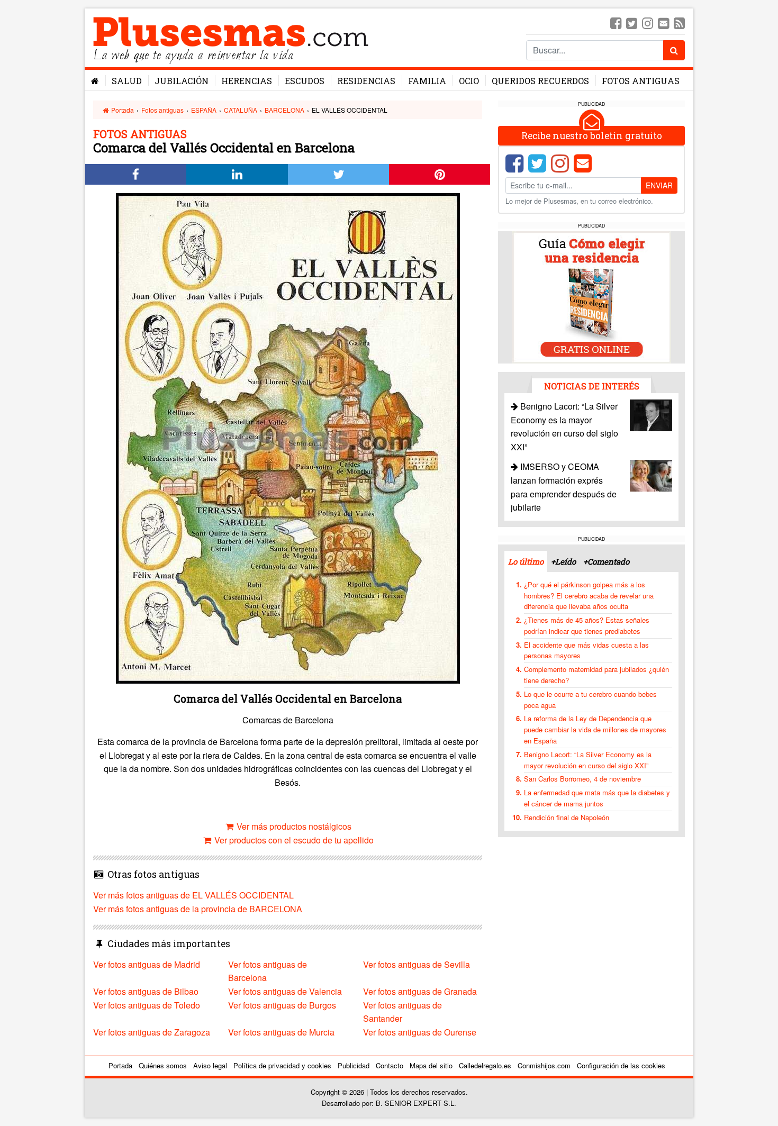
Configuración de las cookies (621, 1065)
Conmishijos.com (544, 1065)
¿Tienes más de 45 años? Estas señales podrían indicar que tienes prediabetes (586, 625)
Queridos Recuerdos (540, 80)
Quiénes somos (163, 1065)
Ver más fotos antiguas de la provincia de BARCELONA (197, 909)
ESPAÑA (203, 109)
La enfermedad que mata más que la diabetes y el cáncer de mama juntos (597, 798)
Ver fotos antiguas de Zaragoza (151, 1032)
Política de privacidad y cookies (282, 1065)
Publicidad (353, 1065)
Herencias (246, 80)
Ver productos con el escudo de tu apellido (293, 840)
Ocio (469, 80)
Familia (427, 80)
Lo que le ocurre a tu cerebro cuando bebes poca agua (590, 699)
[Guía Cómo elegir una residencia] (591, 296)
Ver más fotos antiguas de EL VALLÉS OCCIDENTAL (193, 895)
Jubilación (182, 80)
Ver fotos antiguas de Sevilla (416, 964)
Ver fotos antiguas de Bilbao (145, 991)
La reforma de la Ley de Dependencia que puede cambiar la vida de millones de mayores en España (595, 729)
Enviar (659, 185)
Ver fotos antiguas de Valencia (285, 991)
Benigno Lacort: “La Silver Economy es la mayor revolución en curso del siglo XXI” (588, 759)
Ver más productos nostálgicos (292, 826)
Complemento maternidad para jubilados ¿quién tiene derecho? (596, 674)
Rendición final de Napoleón (566, 817)
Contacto (389, 1065)
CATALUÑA (240, 109)
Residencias (366, 80)
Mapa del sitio (431, 1065)
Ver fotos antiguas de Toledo (146, 1005)
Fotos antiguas (641, 80)
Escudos (304, 80)
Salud (127, 80)
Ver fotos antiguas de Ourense (419, 1032)
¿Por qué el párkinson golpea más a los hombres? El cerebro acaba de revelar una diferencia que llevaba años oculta (589, 595)
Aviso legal (210, 1065)
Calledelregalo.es (485, 1065)
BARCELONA (284, 109)
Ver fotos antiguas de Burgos (282, 1005)
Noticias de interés (591, 386)
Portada (122, 109)
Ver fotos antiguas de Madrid (146, 964)
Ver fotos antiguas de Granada (420, 991)
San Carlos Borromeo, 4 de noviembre (582, 779)
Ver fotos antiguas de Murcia (281, 1032)
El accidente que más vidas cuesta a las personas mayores (586, 650)
